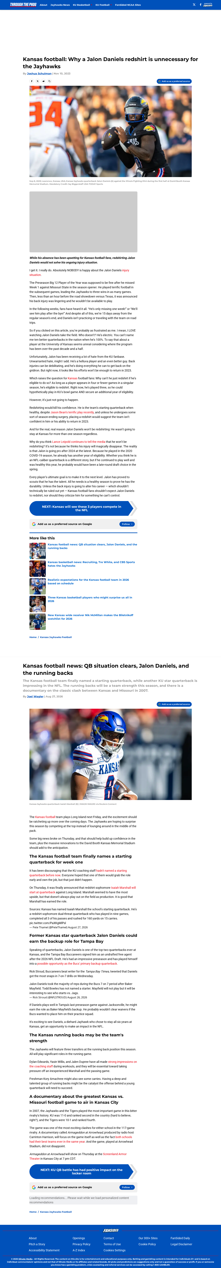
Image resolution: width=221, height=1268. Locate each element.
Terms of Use (112, 1244)
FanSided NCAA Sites (128, 4)
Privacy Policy (81, 1244)
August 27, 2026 (78, 927)
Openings (79, 1238)
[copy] (49, 81)
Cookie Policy (147, 1244)
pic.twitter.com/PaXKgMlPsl (47, 923)
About (43, 4)
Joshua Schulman (39, 73)
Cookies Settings (114, 1250)
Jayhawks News (60, 4)
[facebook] (200, 4)
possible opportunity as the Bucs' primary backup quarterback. (77, 963)
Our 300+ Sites (148, 1238)
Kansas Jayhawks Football (56, 637)
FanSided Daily (180, 1238)
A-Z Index (79, 1250)
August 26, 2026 (77, 997)
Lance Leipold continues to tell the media (78, 441)
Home (33, 637)
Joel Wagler (35, 696)
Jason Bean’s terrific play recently (72, 412)
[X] (194, 4)
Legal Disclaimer (181, 1244)
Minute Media (25, 1259)
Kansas (72, 378)
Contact (109, 1238)
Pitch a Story (37, 1244)
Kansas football (45, 817)
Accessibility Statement (44, 1250)
